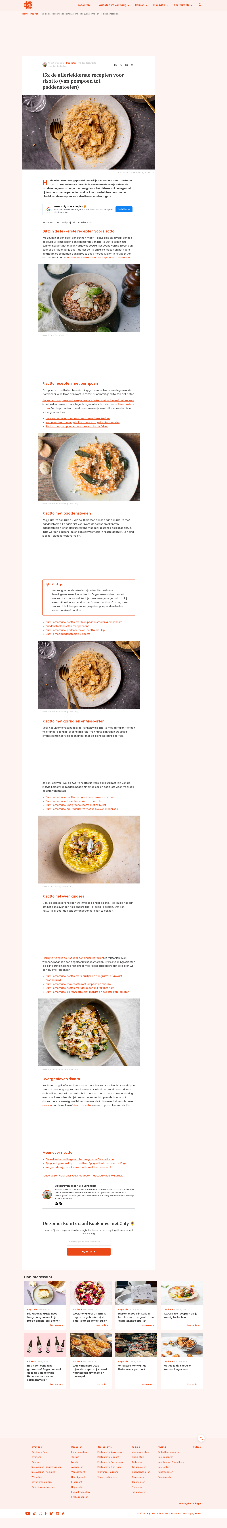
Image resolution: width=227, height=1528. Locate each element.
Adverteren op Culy (42, 1482)
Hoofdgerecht (78, 1477)
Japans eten (138, 1482)
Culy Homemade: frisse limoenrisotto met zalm (74, 801)
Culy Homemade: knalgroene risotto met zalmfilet (76, 805)
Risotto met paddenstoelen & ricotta (68, 634)
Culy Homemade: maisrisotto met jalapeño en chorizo (78, 984)
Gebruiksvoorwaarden (43, 1487)
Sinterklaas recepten (169, 1452)
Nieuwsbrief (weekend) (44, 1472)
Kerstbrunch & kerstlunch (171, 1462)
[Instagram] (56, 1204)
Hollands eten (139, 1492)
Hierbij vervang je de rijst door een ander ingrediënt (73, 958)
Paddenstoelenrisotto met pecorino (67, 626)
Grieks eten (138, 1457)
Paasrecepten (165, 1472)
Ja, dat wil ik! (89, 1251)
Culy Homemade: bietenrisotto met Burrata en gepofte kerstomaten (87, 992)
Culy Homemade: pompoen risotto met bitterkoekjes (78, 418)
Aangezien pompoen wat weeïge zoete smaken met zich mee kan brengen (88, 400)
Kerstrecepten (79, 1452)
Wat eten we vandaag (112, 5)
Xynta (198, 1513)
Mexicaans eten (140, 1452)
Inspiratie (159, 5)
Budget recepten (80, 1492)
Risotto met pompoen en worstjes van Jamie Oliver (77, 426)
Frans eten (137, 1487)
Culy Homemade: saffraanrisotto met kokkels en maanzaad (82, 809)
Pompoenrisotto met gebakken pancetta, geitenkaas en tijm (83, 422)
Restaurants (181, 5)
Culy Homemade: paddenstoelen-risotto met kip (75, 630)
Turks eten (137, 1462)
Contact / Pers (39, 1452)
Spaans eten (138, 1477)
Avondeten (77, 1467)
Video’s (197, 1446)
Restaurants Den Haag (109, 1467)
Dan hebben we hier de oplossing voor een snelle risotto (99, 257)
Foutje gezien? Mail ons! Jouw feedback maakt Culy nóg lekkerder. (82, 1175)
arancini (47, 1105)
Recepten (84, 5)
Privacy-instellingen (190, 1503)
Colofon (36, 1462)
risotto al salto (82, 1105)
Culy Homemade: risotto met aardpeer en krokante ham (80, 988)
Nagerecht (77, 1487)
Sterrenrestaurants (107, 1472)
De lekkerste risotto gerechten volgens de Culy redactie (80, 1159)
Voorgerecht (78, 1472)
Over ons (36, 1457)
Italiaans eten (139, 1467)
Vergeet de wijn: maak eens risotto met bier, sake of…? (78, 1167)
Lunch (74, 1462)
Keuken (139, 5)
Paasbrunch (164, 1477)
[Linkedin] (60, 1204)
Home (25, 13)
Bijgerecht (76, 1482)
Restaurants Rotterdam (110, 1462)
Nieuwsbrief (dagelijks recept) (48, 1467)
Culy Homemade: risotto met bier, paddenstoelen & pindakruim (84, 622)
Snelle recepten (79, 1497)
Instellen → (124, 209)
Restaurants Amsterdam (110, 1452)
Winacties (37, 1477)
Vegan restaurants (107, 1477)
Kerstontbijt (164, 1467)
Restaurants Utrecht (108, 1457)
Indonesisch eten (141, 1472)
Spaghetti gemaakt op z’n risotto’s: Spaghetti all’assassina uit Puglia (86, 1163)
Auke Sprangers (56, 63)
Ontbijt (75, 1457)
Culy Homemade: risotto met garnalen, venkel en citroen (80, 797)
